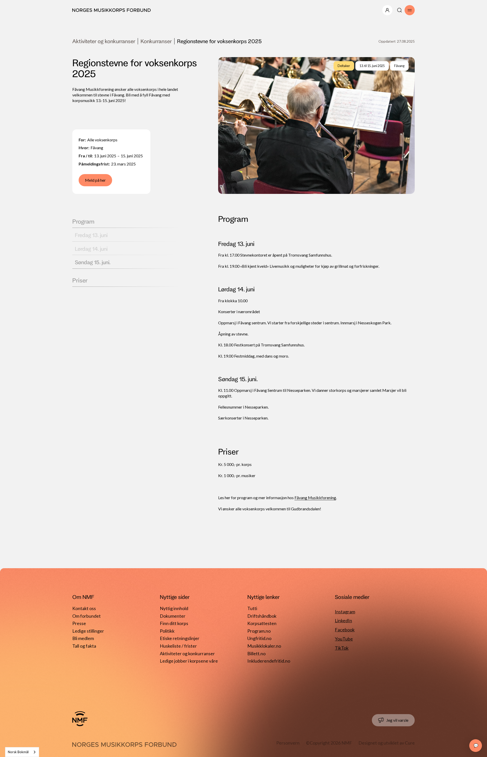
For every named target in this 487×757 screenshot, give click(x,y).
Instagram (345, 611)
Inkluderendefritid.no (268, 661)
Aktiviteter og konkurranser (103, 41)
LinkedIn (343, 620)
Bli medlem (83, 638)
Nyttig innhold (174, 608)
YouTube (344, 639)
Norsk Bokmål (18, 752)
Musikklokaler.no (264, 646)
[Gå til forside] (80, 718)
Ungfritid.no (259, 638)
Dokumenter (172, 616)
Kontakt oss (84, 608)
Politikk (167, 631)
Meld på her (95, 180)
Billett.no (256, 653)
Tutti (252, 608)
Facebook (345, 629)
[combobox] (22, 752)
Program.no (259, 631)
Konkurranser (156, 41)
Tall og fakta (84, 646)
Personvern (288, 743)
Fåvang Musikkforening (315, 497)
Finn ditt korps (174, 623)
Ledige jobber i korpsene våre (189, 661)
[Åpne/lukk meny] (387, 10)
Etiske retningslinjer (179, 638)
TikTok (342, 648)
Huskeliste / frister (178, 646)
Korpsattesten (261, 623)
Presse (79, 623)
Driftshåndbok (261, 616)
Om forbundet (86, 616)
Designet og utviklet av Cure (386, 743)
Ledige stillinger (88, 631)
